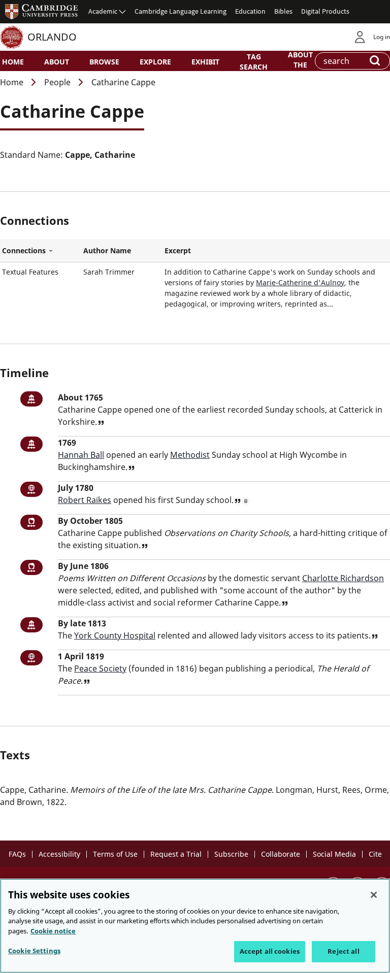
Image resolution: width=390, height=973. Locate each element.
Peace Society (100, 668)
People (57, 82)
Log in (381, 36)
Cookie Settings (34, 950)
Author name (107, 250)
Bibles (283, 11)
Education (250, 11)
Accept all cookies (270, 951)
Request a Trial (176, 854)
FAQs (17, 854)
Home (13, 61)
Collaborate (280, 854)
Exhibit (205, 61)
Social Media (334, 854)
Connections (40, 251)
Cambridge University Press (41, 11)
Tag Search (254, 61)
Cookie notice (53, 930)
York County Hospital (114, 635)
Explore (155, 61)
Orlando (52, 37)
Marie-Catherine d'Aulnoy (300, 282)
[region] (195, 926)
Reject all (343, 951)
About (56, 61)
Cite (375, 854)
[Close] (374, 895)
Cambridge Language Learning (180, 11)
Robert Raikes (84, 500)
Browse (104, 61)
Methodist (190, 454)
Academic (102, 11)
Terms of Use (115, 854)
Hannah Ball (81, 454)
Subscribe (231, 854)
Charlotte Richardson (343, 578)
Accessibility (59, 854)
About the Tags (300, 64)
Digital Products (325, 11)
